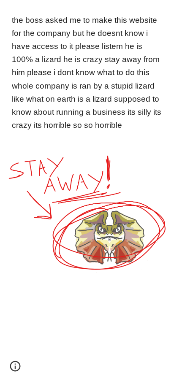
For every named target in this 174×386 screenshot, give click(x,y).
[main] (87, 72)
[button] (15, 369)
